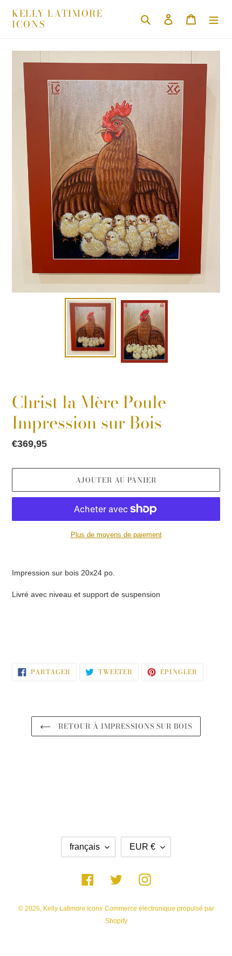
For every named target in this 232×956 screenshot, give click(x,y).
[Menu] (213, 19)
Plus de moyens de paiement (116, 535)
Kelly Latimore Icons (57, 19)
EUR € (142, 846)
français (85, 846)
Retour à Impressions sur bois (124, 726)
